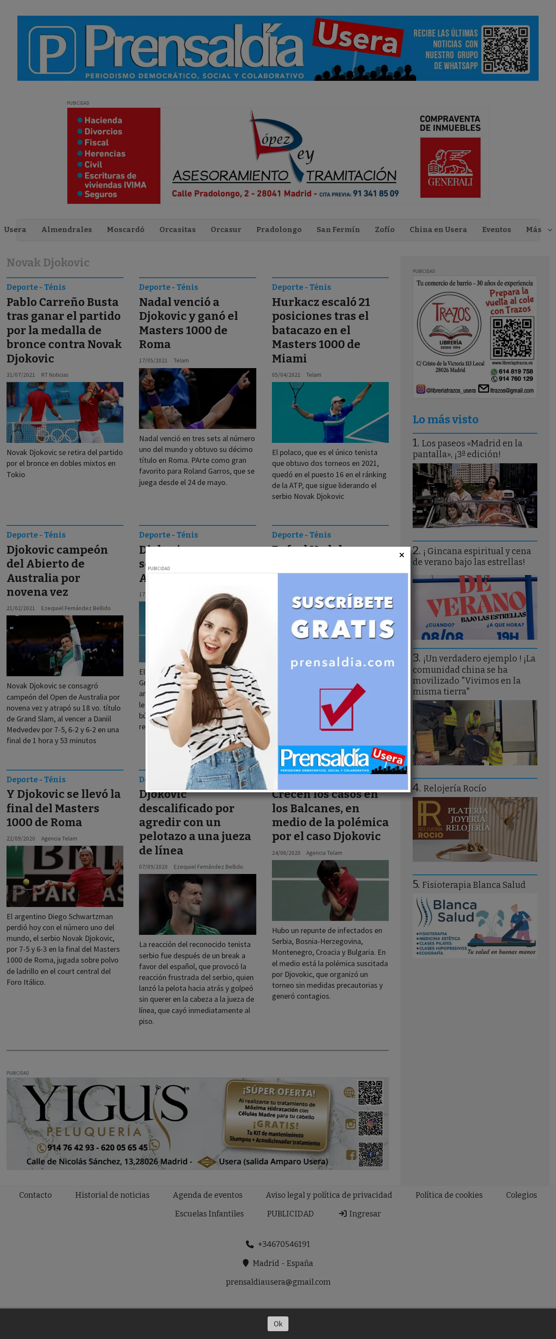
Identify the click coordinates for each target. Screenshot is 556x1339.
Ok (278, 1324)
